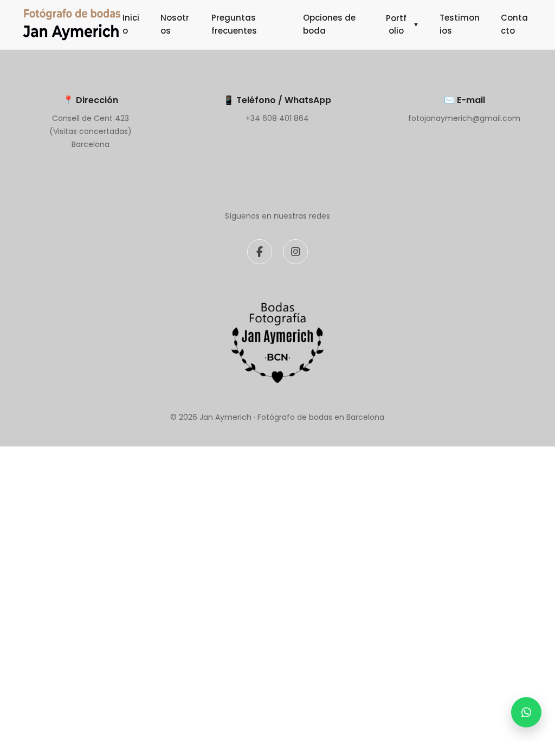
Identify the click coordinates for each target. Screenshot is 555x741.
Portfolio (402, 24)
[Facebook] (259, 251)
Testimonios (460, 24)
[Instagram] (295, 251)
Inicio (130, 24)
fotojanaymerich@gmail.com (464, 118)
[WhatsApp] (526, 712)
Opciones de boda (329, 24)
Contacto (514, 24)
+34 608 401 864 (277, 118)
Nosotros (174, 24)
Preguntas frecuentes (234, 24)
